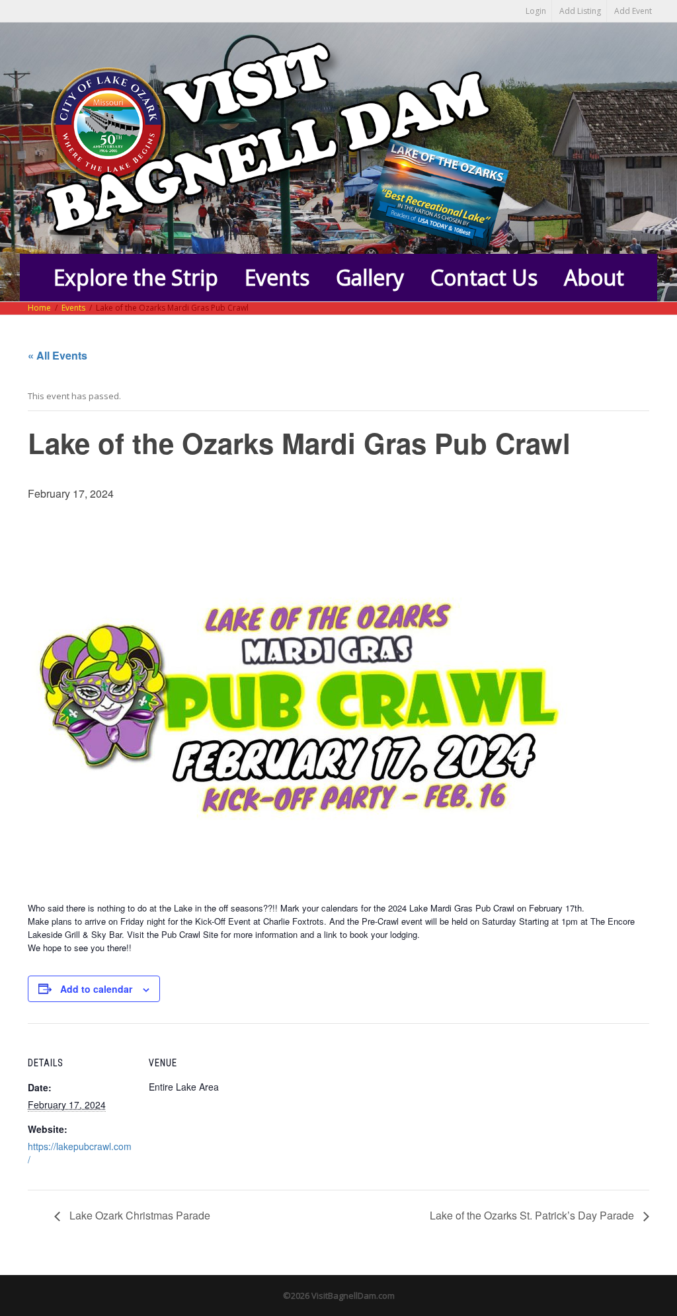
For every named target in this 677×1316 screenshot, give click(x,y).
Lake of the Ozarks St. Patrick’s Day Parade (533, 1215)
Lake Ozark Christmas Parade (138, 1215)
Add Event (633, 11)
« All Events (57, 355)
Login (536, 11)
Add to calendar (96, 988)
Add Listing (580, 11)
